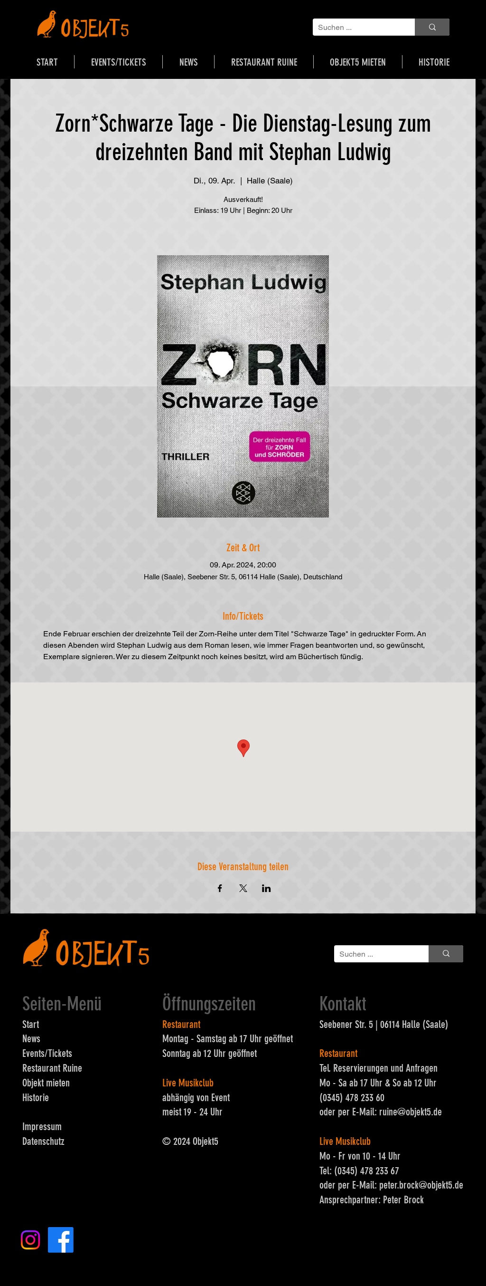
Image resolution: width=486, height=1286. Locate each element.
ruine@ (392, 1111)
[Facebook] (61, 1240)
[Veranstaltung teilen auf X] (243, 888)
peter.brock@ (403, 1185)
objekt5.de (424, 1111)
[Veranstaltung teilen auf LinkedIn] (266, 888)
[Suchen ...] (432, 27)
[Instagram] (30, 1240)
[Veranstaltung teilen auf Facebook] (219, 888)
